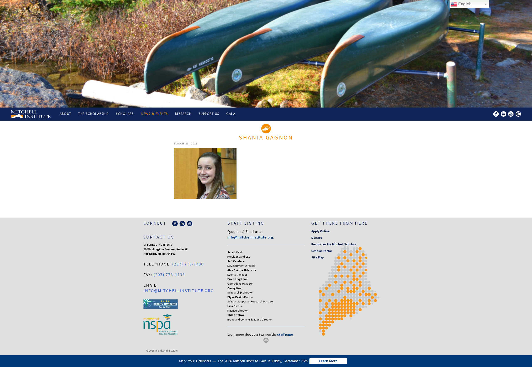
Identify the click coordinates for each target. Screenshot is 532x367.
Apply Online (320, 231)
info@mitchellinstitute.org (178, 290)
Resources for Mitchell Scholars (333, 244)
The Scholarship (93, 114)
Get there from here (339, 223)
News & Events (154, 114)
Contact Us (158, 237)
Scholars (125, 114)
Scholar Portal (321, 250)
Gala (230, 114)
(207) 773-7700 (188, 264)
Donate (316, 237)
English (464, 4)
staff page (285, 334)
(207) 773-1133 (169, 274)
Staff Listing (245, 223)
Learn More (328, 361)
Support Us (209, 114)
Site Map (317, 257)
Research (183, 114)
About (65, 114)
